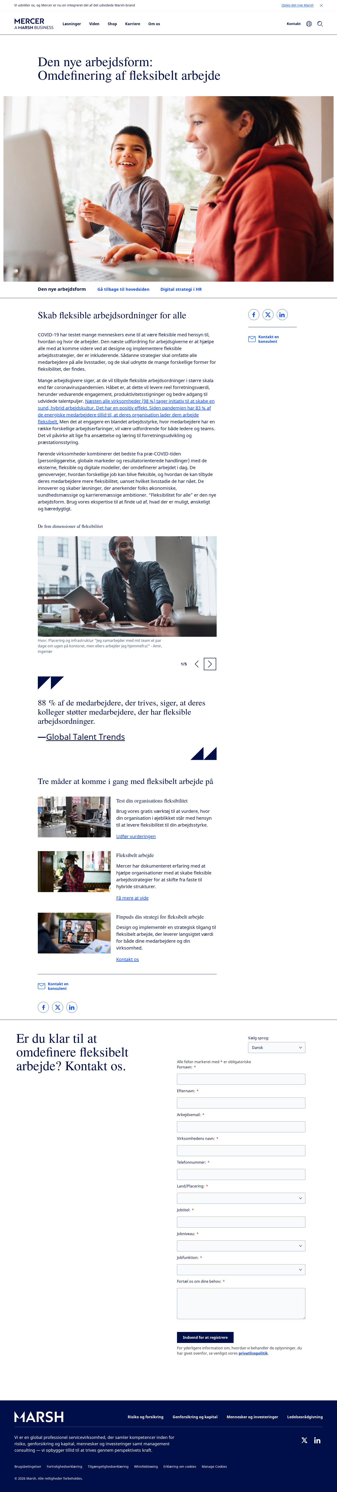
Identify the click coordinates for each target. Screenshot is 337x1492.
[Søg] (320, 24)
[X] (304, 1440)
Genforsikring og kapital (195, 1416)
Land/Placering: (190, 1186)
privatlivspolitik (253, 1353)
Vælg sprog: (258, 1038)
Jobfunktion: (188, 1257)
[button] (321, 5)
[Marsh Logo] (39, 1417)
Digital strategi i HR (181, 289)
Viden (94, 23)
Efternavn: (186, 1091)
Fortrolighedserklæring (64, 1466)
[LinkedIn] (317, 1440)
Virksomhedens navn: (196, 1138)
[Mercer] (33, 23)
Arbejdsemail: (189, 1114)
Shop (112, 23)
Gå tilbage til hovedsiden (123, 289)
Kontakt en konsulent (58, 986)
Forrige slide (197, 664)
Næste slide (210, 664)
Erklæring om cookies (179, 1466)
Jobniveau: (186, 1233)
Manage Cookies (214, 1466)
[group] (127, 595)
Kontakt (294, 23)
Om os (154, 23)
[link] (43, 1007)
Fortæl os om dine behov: (199, 1281)
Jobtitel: (183, 1210)
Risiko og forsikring (145, 1416)
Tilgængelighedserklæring (108, 1466)
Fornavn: (184, 1067)
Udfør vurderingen (136, 836)
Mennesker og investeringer (252, 1416)
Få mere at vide (132, 898)
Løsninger (72, 23)
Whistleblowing (146, 1466)
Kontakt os (127, 959)
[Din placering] (309, 24)
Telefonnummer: (191, 1162)
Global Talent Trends (85, 737)
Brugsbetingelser (27, 1466)
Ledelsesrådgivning (305, 1416)
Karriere (132, 23)
